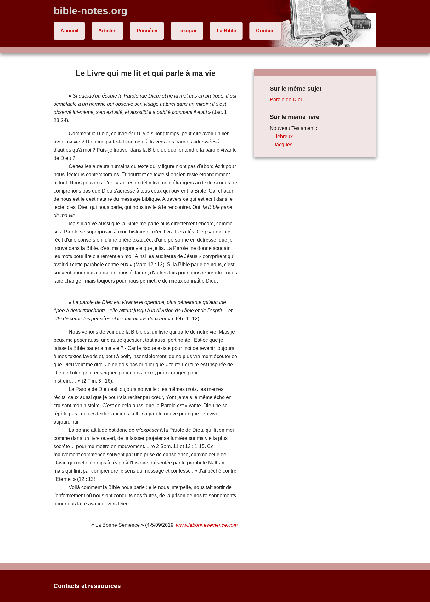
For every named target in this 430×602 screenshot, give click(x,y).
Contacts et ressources (87, 585)
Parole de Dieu (286, 99)
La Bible (226, 30)
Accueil (69, 30)
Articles (107, 30)
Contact (265, 30)
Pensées (147, 30)
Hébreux (283, 136)
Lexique (186, 30)
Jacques (283, 144)
